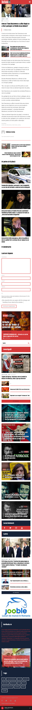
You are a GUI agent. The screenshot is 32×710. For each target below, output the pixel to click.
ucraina (5, 690)
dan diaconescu (8, 124)
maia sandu (5, 682)
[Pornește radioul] (2, 708)
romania (17, 686)
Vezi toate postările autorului (8, 136)
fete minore (14, 124)
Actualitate (4, 123)
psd (19, 682)
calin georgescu (11, 679)
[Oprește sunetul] (30, 708)
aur (3, 679)
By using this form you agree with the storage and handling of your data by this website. (16, 301)
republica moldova (7, 686)
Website (3, 286)
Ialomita (26, 679)
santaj (19, 124)
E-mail (3, 281)
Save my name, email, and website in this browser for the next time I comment (16, 297)
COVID (19, 679)
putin (24, 682)
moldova (13, 682)
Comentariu (4, 257)
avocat (3, 124)
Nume (3, 275)
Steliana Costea (7, 29)
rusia (23, 686)
